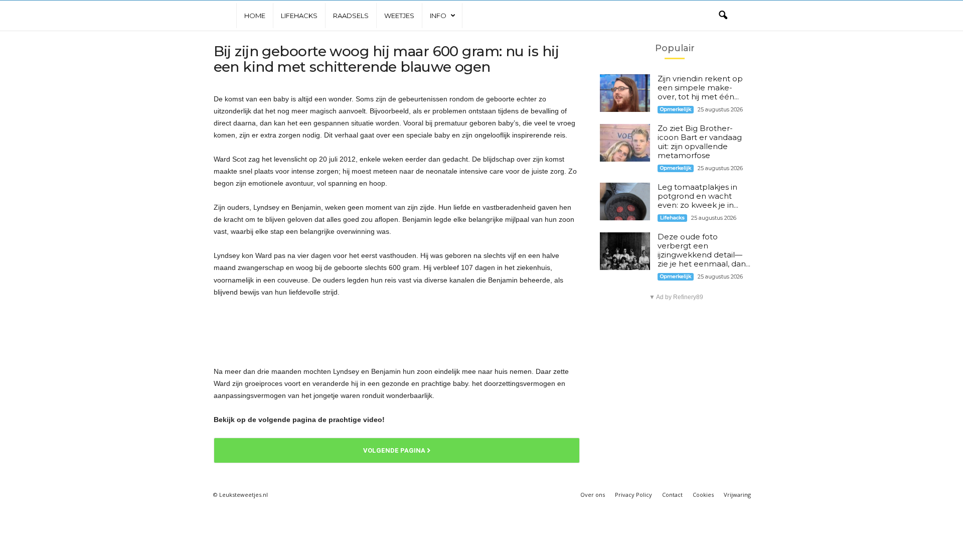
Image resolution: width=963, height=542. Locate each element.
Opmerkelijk (675, 109)
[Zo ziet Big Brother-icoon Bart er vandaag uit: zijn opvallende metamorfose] (625, 143)
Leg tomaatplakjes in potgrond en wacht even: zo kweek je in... (698, 196)
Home (254, 16)
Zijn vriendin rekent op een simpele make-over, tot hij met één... (700, 87)
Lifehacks (299, 16)
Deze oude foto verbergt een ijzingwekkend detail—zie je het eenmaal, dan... (704, 250)
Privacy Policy (633, 494)
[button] (723, 16)
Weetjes (399, 16)
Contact (672, 494)
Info (438, 16)
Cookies (703, 494)
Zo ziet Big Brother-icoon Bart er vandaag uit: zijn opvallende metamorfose (700, 141)
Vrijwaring (737, 494)
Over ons (592, 494)
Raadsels (351, 16)
